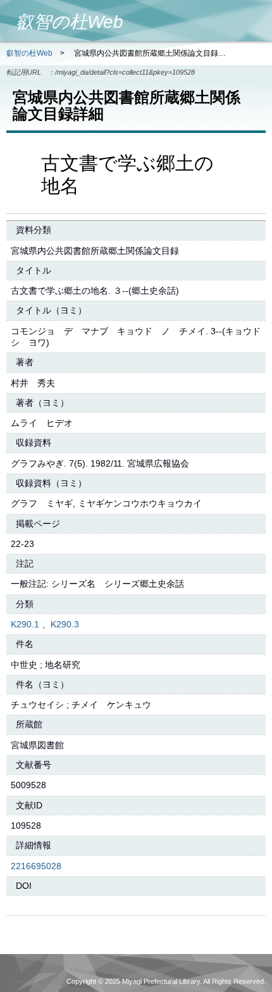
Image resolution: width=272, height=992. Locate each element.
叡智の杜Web (29, 53)
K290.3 (65, 624)
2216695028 (36, 866)
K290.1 (25, 624)
